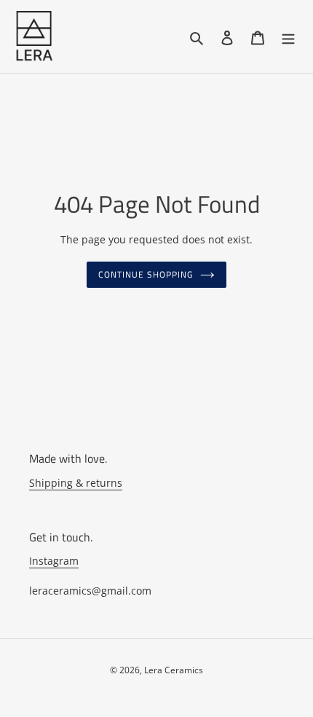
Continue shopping (145, 274)
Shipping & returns (75, 483)
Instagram (54, 561)
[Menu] (288, 36)
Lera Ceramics (173, 670)
